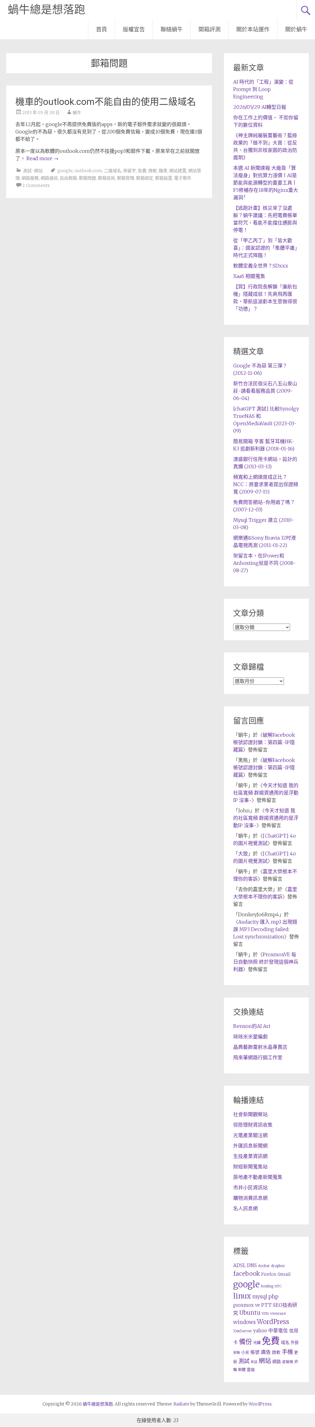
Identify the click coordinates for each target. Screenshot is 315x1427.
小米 (245, 1352)
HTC (278, 1286)
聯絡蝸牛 (172, 29)
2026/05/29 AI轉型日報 (259, 107)
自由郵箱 (68, 178)
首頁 (101, 29)
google (65, 170)
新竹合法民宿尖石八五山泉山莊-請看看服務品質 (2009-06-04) (265, 390)
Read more (42, 158)
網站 (265, 1361)
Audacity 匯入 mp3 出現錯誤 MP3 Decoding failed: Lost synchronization (265, 929)
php (273, 1296)
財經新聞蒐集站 (250, 1166)
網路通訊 (49, 178)
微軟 (152, 170)
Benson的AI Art (251, 1026)
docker (264, 1266)
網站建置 (177, 170)
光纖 (257, 1342)
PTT (266, 1305)
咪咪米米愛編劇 (250, 1036)
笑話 (254, 1362)
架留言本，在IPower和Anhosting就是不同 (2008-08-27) (264, 563)
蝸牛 (77, 112)
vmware (278, 1313)
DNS (252, 1265)
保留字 (129, 170)
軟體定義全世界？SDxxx (260, 266)
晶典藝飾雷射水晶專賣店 (260, 1047)
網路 (276, 1361)
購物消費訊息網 (250, 1198)
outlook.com (88, 170)
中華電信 (278, 1331)
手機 (287, 1351)
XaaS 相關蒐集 (249, 276)
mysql (259, 1297)
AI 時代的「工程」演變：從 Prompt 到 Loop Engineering (263, 89)
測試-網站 (33, 170)
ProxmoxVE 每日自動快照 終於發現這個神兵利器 (265, 961)
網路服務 (30, 178)
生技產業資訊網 (250, 1156)
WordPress (273, 1322)
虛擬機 (287, 1362)
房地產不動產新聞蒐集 (257, 1177)
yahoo (260, 1331)
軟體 (241, 1369)
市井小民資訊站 (250, 1187)
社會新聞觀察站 (250, 1114)
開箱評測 (209, 29)
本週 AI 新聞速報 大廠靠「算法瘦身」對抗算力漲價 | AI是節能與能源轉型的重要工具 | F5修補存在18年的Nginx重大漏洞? (265, 182)
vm (265, 1313)
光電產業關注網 (250, 1135)
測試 (243, 1361)
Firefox (268, 1274)
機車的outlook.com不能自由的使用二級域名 (105, 101)
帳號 (255, 1352)
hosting (267, 1286)
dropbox (278, 1266)
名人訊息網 (245, 1208)
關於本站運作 (252, 29)
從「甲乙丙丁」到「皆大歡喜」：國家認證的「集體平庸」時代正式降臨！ (265, 247)
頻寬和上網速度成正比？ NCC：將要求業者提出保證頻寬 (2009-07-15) (265, 484)
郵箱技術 (106, 178)
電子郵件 (182, 178)
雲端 (251, 1369)
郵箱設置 (163, 178)
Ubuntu (250, 1312)
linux (242, 1296)
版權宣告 (134, 29)
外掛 (295, 1342)
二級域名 (112, 170)
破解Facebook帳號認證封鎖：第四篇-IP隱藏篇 (264, 742)
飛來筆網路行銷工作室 (257, 1057)
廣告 (266, 1352)
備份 (245, 1342)
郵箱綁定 (144, 178)
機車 (163, 170)
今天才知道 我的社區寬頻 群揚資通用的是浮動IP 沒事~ (265, 792)
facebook (246, 1273)
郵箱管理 (125, 178)
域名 (285, 1342)
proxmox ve (246, 1305)
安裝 (236, 1352)
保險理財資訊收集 (253, 1125)
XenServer (242, 1331)
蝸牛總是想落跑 (46, 9)
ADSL (239, 1265)
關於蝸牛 (296, 29)
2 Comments (36, 185)
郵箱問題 (87, 178)
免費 (142, 170)
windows (244, 1322)
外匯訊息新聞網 (250, 1146)
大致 (243, 853)
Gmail (284, 1274)
